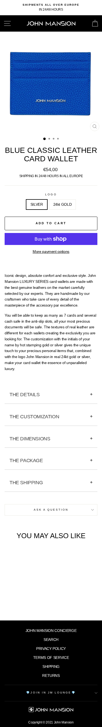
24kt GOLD (62, 204)
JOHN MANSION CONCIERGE (51, 631)
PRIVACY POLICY (51, 649)
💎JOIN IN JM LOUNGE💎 (51, 692)
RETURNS (51, 676)
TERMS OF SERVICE (51, 658)
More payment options (51, 252)
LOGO (51, 194)
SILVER (36, 204)
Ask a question (51, 509)
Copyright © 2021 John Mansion (50, 722)
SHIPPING (51, 667)
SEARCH (51, 640)
